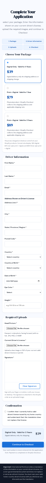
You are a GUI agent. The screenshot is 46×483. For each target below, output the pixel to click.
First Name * (10, 163)
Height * (8, 300)
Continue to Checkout (23, 444)
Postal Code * (10, 239)
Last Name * (10, 176)
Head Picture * (21, 329)
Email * (7, 187)
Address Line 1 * (11, 203)
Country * (9, 252)
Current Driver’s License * (22, 346)
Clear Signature (30, 386)
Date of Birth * (10, 276)
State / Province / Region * (15, 227)
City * (7, 214)
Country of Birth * (12, 263)
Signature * (9, 357)
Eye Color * (9, 287)
